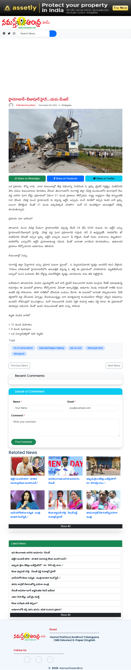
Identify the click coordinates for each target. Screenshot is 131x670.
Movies (66, 640)
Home (54, 637)
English (90, 640)
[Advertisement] (65, 64)
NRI (57, 640)
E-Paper (78, 640)
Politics (65, 637)
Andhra (77, 637)
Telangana (91, 637)
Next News (114, 365)
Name (17, 401)
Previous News (19, 365)
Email (71, 401)
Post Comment (23, 441)
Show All (65, 526)
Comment (18, 415)
